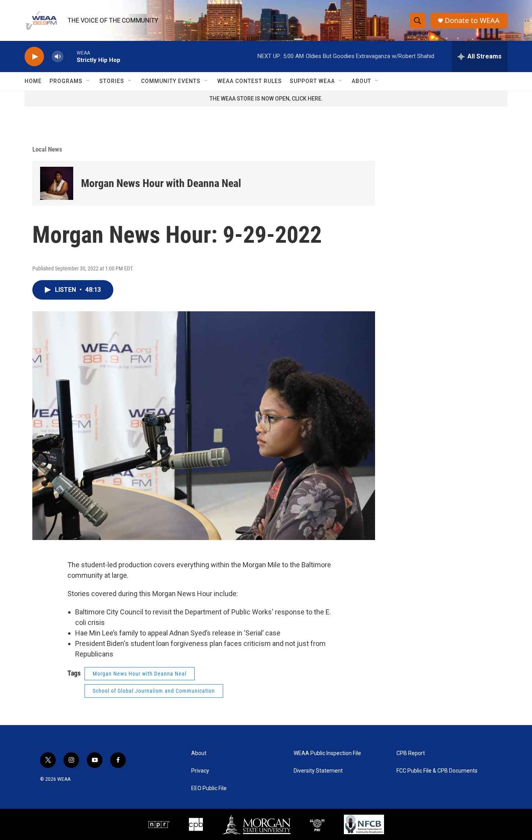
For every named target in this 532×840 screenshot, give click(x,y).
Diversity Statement (318, 771)
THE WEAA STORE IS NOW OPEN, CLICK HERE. (266, 98)
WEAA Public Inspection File (327, 753)
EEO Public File (209, 788)
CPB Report (410, 753)
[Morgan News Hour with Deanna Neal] (56, 183)
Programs (66, 81)
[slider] (70, 56)
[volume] (57, 56)
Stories (111, 81)
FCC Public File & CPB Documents (436, 771)
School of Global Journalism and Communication (154, 691)
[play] (34, 56)
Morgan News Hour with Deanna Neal (161, 183)
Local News (47, 149)
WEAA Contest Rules (249, 81)
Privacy (200, 771)
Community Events (171, 81)
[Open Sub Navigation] (88, 81)
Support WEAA (312, 81)
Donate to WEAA (472, 20)
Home (33, 81)
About (361, 81)
